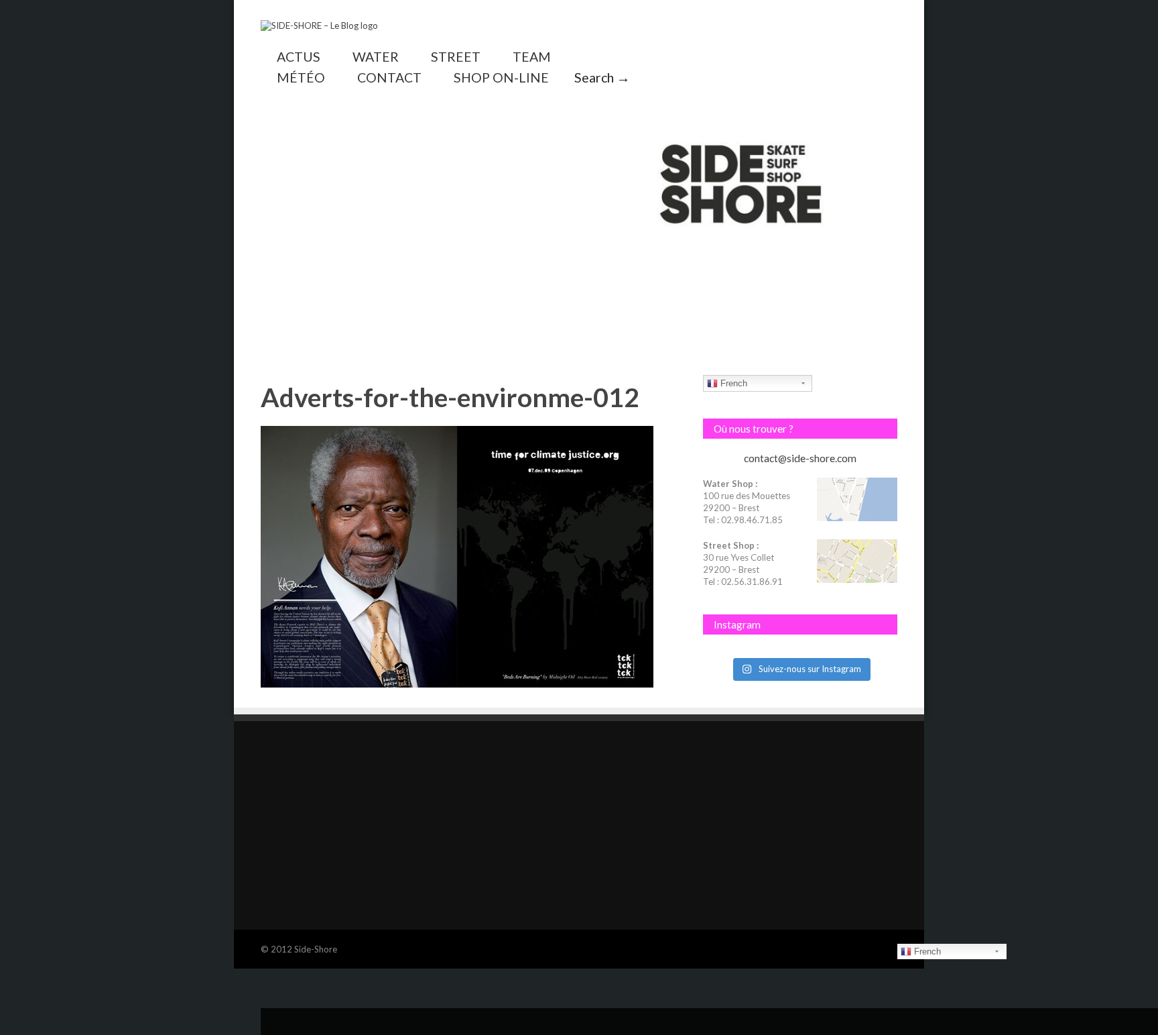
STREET (455, 56)
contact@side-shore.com (800, 458)
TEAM (532, 56)
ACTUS (298, 56)
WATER (375, 56)
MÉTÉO (301, 77)
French (732, 383)
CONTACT (389, 77)
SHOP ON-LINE (501, 77)
